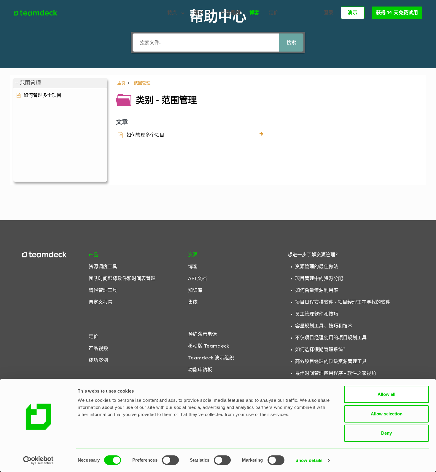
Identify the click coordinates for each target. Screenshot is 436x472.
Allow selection (386, 413)
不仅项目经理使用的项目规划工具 (331, 337)
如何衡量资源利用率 (316, 290)
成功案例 (98, 360)
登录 (329, 12)
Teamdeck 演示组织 (211, 358)
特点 (172, 12)
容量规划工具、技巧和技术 (323, 326)
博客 (254, 12)
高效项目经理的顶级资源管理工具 (331, 361)
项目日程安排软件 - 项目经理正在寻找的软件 (342, 302)
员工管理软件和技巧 (316, 314)
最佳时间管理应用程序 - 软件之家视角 (335, 373)
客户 (199, 12)
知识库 (195, 290)
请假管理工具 (103, 290)
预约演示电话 (202, 334)
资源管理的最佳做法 (316, 266)
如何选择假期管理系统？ (321, 349)
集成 (193, 302)
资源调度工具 (103, 266)
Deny (386, 433)
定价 (274, 12)
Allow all (386, 394)
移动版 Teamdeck (208, 346)
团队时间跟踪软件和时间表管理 (122, 278)
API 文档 (197, 278)
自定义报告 (101, 302)
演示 (352, 12)
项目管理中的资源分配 (319, 278)
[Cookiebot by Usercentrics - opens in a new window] (38, 460)
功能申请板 (200, 369)
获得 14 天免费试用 (397, 12)
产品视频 (230, 12)
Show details (308, 460)
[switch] (170, 460)
